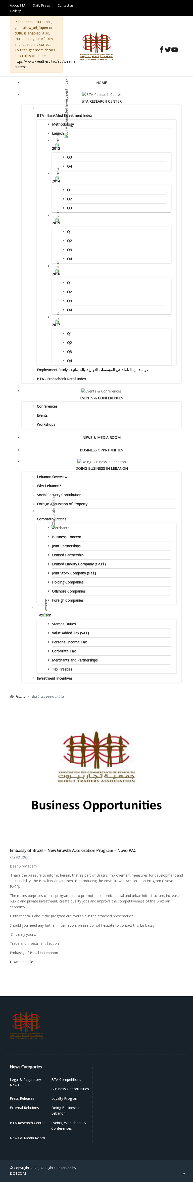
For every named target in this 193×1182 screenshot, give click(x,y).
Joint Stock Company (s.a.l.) (74, 573)
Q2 (69, 198)
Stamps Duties (64, 623)
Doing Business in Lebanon (101, 468)
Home (101, 82)
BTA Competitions (66, 1079)
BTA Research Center (101, 101)
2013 (56, 148)
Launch (58, 133)
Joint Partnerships (66, 545)
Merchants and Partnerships (75, 660)
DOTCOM (18, 1173)
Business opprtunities (101, 450)
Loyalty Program (64, 1098)
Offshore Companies (69, 591)
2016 (56, 273)
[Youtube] (173, 50)
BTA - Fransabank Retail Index (61, 378)
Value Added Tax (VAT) (70, 633)
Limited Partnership (68, 555)
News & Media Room (101, 437)
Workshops (46, 424)
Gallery (15, 11)
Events (42, 415)
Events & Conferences (101, 398)
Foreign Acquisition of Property (62, 503)
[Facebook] (160, 50)
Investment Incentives (55, 678)
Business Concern (66, 536)
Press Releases (22, 1098)
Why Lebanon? (49, 485)
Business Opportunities (70, 1088)
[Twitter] (166, 50)
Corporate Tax (64, 651)
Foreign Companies (68, 600)
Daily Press (41, 5)
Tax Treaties (62, 669)
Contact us (66, 5)
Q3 (69, 157)
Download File (21, 961)
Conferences (47, 406)
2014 (56, 181)
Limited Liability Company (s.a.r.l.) (79, 564)
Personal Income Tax (69, 642)
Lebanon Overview (52, 476)
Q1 (69, 189)
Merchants (60, 527)
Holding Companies (68, 582)
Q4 (69, 166)
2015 (56, 222)
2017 (56, 324)
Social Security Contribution (59, 494)
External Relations (24, 1107)
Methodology (63, 124)
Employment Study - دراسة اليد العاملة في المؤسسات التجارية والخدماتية (92, 369)
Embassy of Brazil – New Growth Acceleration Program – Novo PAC (73, 850)
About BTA (17, 5)
